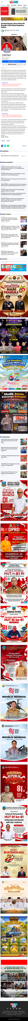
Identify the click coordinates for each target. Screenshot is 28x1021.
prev (13, 999)
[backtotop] (14, 1017)
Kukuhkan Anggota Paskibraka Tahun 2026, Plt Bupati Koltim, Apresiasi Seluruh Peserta (12, 84)
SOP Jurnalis (15, 1012)
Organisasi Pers (10, 1014)
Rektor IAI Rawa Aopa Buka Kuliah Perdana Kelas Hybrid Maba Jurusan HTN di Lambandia (10, 236)
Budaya (3, 241)
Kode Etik (10, 1012)
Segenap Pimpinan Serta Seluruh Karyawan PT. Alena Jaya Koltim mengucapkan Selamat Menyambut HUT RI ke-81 (12, 200)
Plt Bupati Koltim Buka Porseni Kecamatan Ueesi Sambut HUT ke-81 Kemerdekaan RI (13, 174)
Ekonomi (20, 5)
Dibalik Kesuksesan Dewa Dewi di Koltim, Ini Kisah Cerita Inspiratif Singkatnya (9, 449)
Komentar (24, 145)
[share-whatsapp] (8, 146)
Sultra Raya (13, 5)
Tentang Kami (14, 1011)
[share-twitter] (5, 146)
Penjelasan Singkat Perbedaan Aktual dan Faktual (10, 456)
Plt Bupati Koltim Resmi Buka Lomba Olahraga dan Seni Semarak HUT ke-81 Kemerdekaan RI (13, 194)
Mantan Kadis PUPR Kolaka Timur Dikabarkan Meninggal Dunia (9, 472)
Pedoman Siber (21, 1011)
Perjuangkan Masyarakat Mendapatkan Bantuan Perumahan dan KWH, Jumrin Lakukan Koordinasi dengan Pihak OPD (9, 253)
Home (2, 21)
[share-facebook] (2, 146)
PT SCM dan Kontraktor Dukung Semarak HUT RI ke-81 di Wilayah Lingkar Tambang (9, 219)
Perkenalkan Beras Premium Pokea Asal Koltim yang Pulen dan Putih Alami (9, 441)
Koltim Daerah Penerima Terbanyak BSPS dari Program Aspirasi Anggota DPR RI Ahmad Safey (12, 115)
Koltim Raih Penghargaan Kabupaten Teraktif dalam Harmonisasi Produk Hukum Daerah (10, 244)
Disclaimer (4, 1012)
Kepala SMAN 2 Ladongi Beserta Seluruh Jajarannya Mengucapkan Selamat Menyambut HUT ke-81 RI (14, 185)
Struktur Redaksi (6, 1011)
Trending (3, 5)
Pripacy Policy (22, 1012)
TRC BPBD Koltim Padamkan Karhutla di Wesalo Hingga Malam (10, 464)
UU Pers (19, 1014)
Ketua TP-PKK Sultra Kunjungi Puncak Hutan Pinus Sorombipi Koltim (13, 179)
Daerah (25, 5)
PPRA (15, 1014)
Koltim (8, 5)
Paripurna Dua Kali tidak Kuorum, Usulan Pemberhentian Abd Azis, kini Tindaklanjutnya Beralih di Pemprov (12, 168)
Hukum (3, 140)
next (14, 999)
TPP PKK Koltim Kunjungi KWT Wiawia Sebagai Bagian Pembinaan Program (12, 190)
